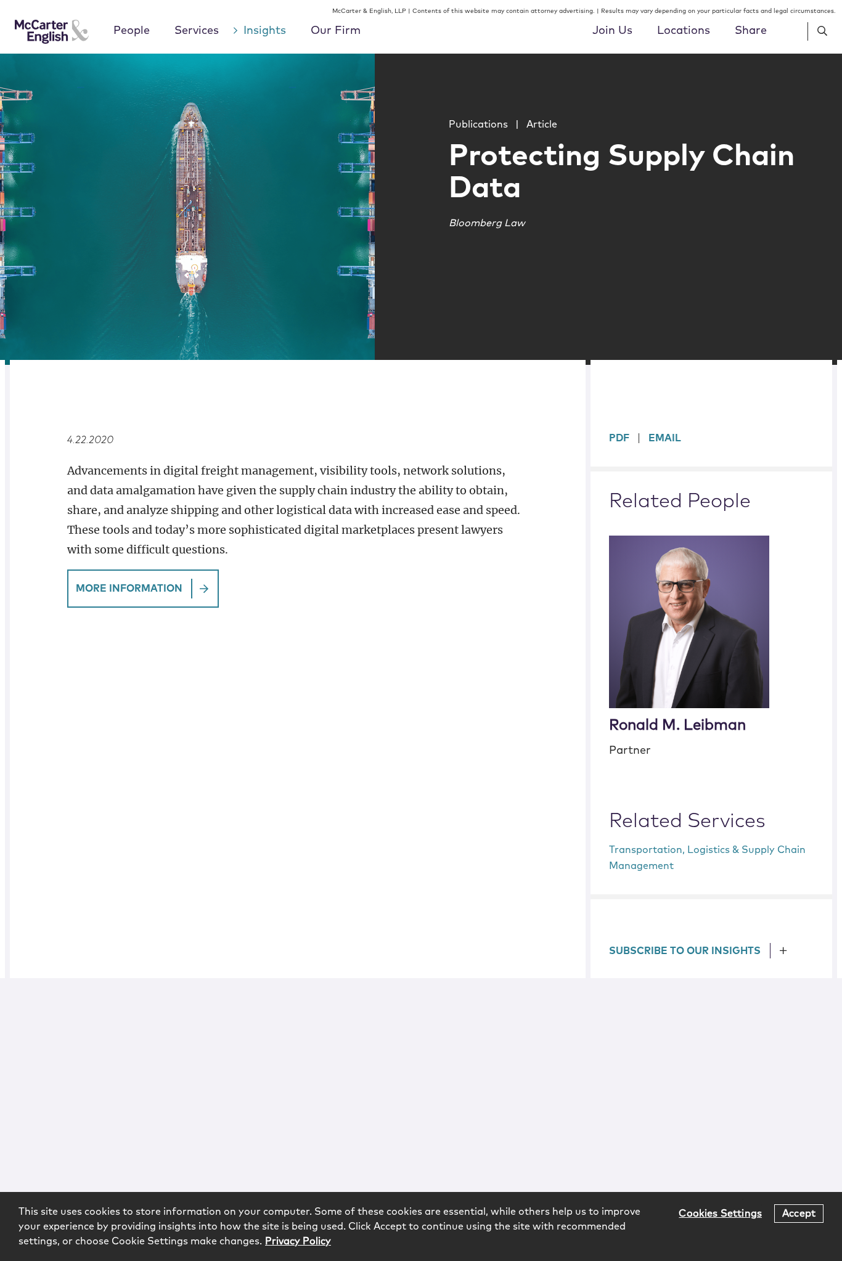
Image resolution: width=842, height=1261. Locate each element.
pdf (619, 438)
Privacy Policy (298, 1241)
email (664, 438)
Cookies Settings (720, 1213)
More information (129, 589)
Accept (798, 1213)
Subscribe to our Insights (685, 951)
